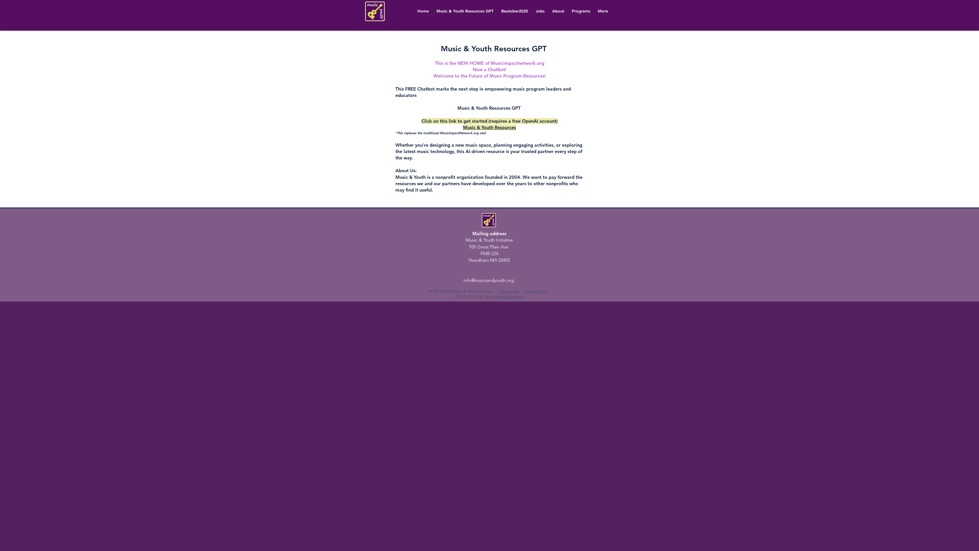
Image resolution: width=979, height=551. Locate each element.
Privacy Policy (537, 291)
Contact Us (509, 291)
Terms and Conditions (504, 296)
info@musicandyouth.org (488, 280)
